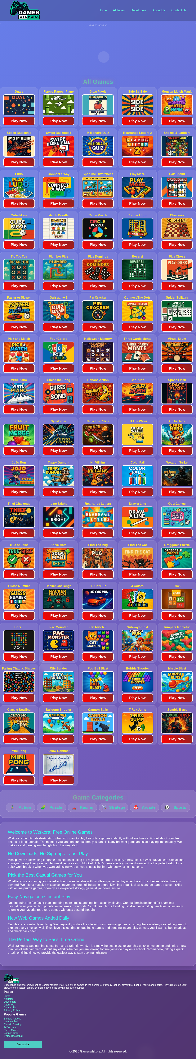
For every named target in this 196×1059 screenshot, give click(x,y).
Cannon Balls (11, 1033)
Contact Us (178, 10)
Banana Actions (12, 1018)
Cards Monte (11, 1030)
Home (103, 10)
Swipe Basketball (13, 1035)
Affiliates (119, 10)
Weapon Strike (12, 1021)
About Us (159, 10)
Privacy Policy (12, 1010)
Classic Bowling (12, 1024)
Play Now (19, 121)
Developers (138, 10)
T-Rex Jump (10, 1027)
